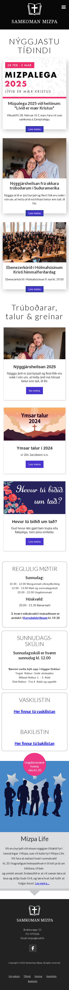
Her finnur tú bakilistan (34, 743)
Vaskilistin (51, 976)
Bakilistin (32, 981)
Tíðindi (27, 976)
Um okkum (14, 976)
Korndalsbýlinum (35, 617)
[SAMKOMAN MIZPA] (34, 910)
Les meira (35, 129)
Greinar (38, 976)
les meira (34, 390)
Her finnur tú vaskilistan (34, 711)
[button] (64, 6)
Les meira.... (42, 883)
